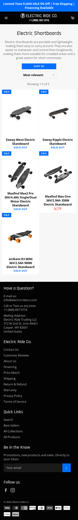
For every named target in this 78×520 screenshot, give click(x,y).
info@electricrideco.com (20, 300)
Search (8, 420)
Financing (10, 367)
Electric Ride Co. (20, 502)
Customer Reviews (16, 355)
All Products (12, 437)
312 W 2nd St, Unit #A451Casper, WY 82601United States (21, 327)
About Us (10, 361)
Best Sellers (11, 425)
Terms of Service (15, 402)
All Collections (13, 431)
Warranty (10, 390)
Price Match (12, 373)
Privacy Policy (13, 396)
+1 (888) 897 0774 (39, 20)
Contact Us (11, 350)
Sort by (39, 66)
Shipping (10, 378)
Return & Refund (15, 384)
